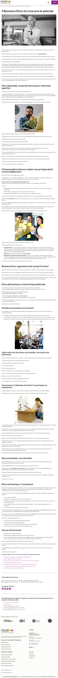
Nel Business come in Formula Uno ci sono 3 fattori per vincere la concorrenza (21, 560)
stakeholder (9, 71)
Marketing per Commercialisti (6, 663)
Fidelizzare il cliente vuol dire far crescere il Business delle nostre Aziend (20, 564)
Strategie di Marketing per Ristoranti (7, 665)
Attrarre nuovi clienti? (4, 642)
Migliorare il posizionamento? (6, 648)
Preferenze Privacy (32, 655)
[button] (3, 589)
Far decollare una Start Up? (5, 644)
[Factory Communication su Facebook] (32, 647)
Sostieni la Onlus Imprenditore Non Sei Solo (14, 568)
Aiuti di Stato (31, 657)
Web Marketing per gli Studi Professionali (8, 661)
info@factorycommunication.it (19, 609)
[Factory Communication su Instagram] (34, 647)
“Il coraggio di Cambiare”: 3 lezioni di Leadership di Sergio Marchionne (19, 566)
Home (1, 6)
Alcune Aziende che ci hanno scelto (9, 616)
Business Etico (5, 6)
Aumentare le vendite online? (6, 646)
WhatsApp (33, 633)
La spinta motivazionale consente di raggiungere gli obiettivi (17, 557)
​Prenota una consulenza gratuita (11, 602)
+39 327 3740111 (21, 607)
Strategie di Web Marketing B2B (6, 654)
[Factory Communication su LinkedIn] (30, 647)
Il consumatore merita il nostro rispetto (13, 562)
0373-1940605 (16, 606)
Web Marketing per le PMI (5, 656)
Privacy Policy (31, 651)
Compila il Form (7, 604)
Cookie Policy (31, 653)
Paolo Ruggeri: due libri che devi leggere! (13, 558)
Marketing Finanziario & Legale (35, 582)
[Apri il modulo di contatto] (48, 2)
